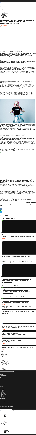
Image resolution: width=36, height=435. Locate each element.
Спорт (3, 395)
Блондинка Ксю (3, 213)
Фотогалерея (5, 13)
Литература (4, 361)
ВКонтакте (7, 207)
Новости (4, 9)
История (3, 357)
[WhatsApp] (18, 210)
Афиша (5, 422)
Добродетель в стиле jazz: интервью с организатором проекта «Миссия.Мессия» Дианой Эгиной (16, 291)
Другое (3, 356)
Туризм (3, 369)
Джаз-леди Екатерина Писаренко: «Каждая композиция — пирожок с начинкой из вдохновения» (16, 280)
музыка (18, 213)
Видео (3, 14)
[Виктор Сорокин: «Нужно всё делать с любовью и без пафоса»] (5, 345)
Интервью (4, 12)
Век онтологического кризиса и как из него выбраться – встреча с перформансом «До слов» (18, 235)
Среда (3, 396)
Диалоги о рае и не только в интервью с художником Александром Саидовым (15, 301)
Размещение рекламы (3, 375)
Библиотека (5, 17)
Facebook (2, 207)
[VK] (18, 209)
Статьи (3, 10)
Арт (2, 353)
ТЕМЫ (3, 423)
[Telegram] (18, 212)
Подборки (4, 16)
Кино (2, 391)
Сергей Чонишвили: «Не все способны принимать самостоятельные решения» (15, 318)
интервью (8, 213)
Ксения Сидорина (13, 213)
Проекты (4, 15)
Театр (3, 368)
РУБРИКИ (4, 414)
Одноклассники (17, 207)
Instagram (11, 207)
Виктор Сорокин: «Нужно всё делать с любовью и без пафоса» (17, 347)
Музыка (8, 25)
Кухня (3, 360)
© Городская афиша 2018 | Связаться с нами (6, 406)
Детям (3, 355)
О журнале (1, 374)
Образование (4, 363)
